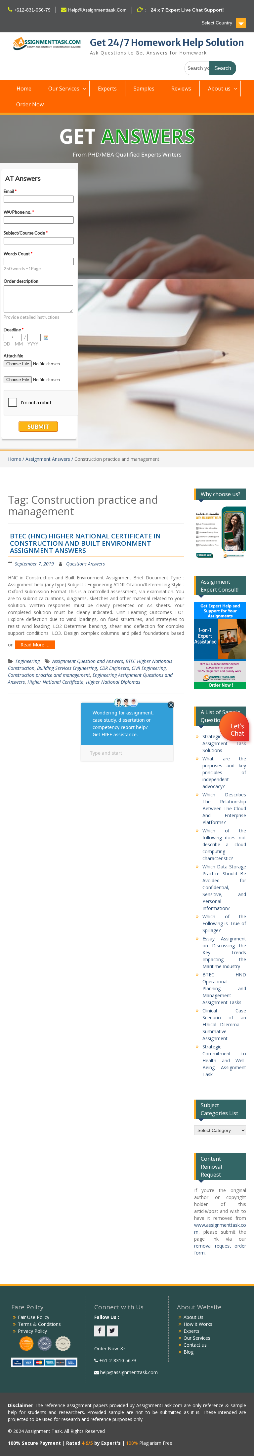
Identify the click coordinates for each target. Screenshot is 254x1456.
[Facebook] (99, 1331)
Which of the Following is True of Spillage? (224, 923)
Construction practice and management (49, 675)
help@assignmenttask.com (128, 1372)
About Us (193, 1317)
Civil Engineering (149, 668)
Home (24, 88)
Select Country (216, 22)
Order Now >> (109, 1348)
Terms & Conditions (39, 1324)
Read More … (35, 644)
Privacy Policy (32, 1331)
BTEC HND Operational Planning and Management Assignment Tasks (224, 988)
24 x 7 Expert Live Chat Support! (187, 10)
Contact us (195, 1345)
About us (219, 88)
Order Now (30, 104)
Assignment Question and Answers (87, 661)
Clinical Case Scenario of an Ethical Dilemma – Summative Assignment (224, 1024)
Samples (144, 88)
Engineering (28, 661)
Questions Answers (85, 564)
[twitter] (112, 1331)
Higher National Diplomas (113, 682)
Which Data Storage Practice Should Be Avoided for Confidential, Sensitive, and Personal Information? (224, 887)
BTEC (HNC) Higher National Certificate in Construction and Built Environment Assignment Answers (85, 543)
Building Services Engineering (67, 668)
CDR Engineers (114, 668)
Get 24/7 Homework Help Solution (167, 43)
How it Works (198, 1324)
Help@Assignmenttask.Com (97, 10)
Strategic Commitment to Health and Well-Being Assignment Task (224, 1060)
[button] (235, 727)
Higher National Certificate (55, 682)
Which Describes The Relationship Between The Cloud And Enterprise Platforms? (224, 808)
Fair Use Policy (33, 1317)
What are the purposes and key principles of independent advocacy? (224, 772)
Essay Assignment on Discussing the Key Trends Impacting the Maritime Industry (224, 952)
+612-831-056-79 (32, 10)
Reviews (181, 88)
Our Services (63, 88)
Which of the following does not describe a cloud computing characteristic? (224, 844)
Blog (188, 1352)
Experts (107, 88)
